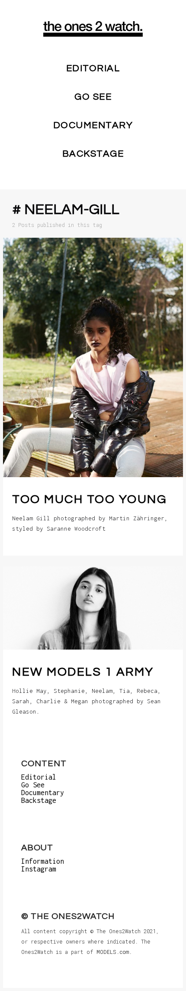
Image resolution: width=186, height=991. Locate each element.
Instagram (38, 869)
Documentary (93, 125)
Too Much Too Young (89, 499)
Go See (93, 97)
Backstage (93, 154)
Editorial (93, 68)
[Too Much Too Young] (93, 357)
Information (42, 861)
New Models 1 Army (83, 671)
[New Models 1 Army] (93, 608)
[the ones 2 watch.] (93, 29)
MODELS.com (112, 951)
